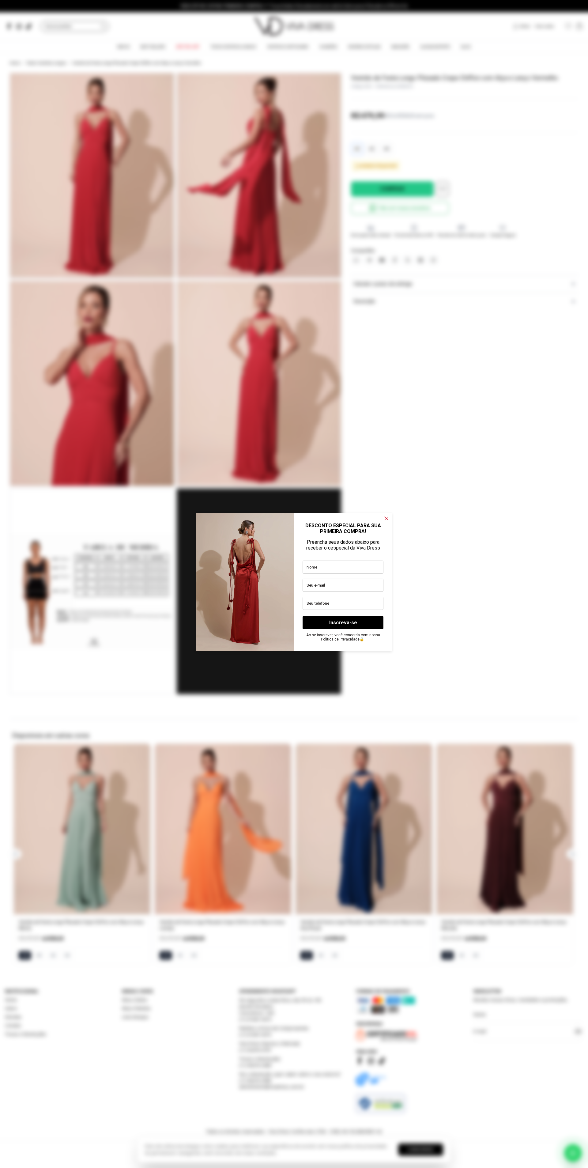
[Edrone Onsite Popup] (294, 584)
